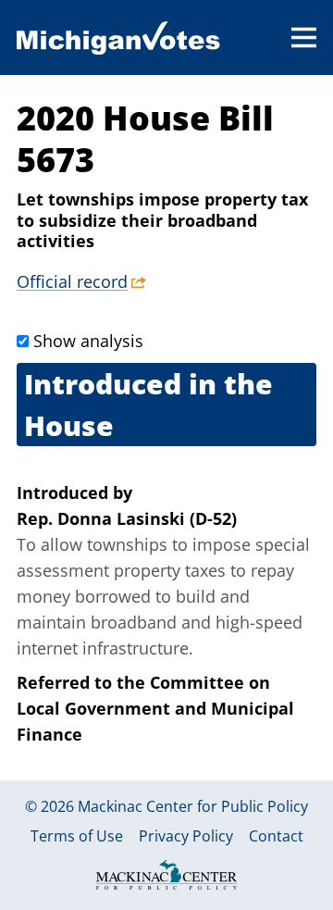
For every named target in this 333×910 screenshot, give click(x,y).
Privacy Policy (186, 837)
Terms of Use (77, 837)
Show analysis (88, 341)
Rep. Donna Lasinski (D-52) (127, 518)
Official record (72, 281)
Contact (276, 837)
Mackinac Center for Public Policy (193, 806)
